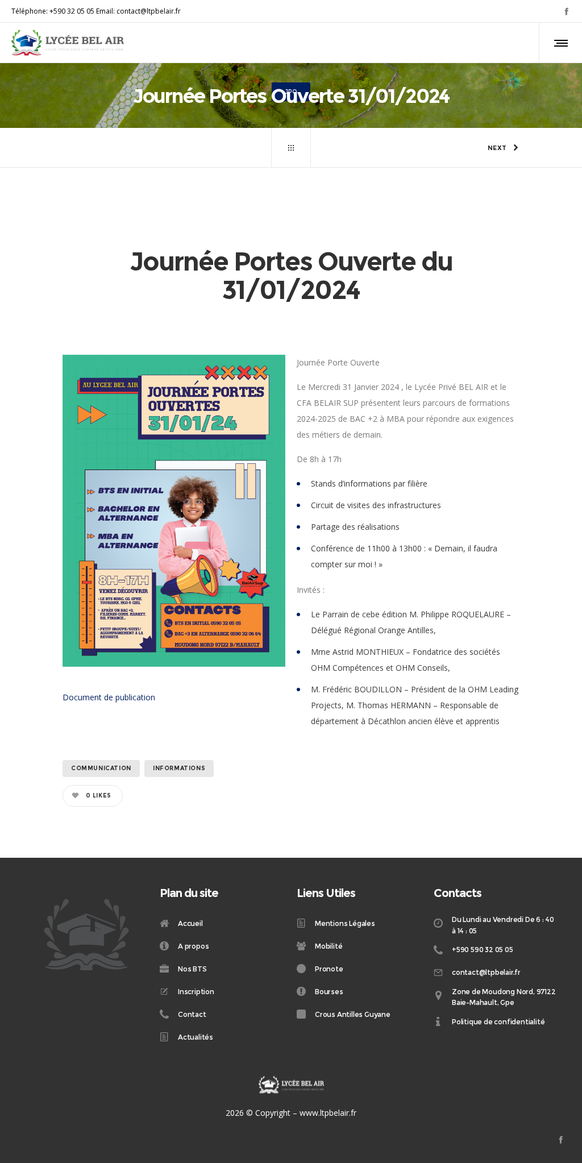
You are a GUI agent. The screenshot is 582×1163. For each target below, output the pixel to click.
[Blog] (291, 148)
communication (101, 768)
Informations (179, 768)
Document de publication (109, 697)
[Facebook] (566, 11)
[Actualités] (222, 1036)
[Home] (222, 924)
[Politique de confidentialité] (496, 1021)
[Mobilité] (359, 945)
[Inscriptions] (222, 991)
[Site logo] (67, 43)
